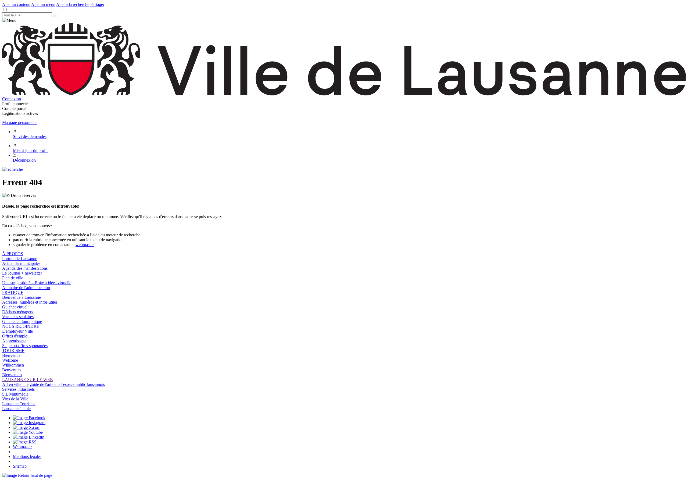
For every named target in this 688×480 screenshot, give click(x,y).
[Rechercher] (55, 16)
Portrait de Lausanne (19, 258)
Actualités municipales (21, 263)
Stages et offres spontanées (25, 345)
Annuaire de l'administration (26, 287)
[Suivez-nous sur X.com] (26, 427)
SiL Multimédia (15, 394)
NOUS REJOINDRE (20, 326)
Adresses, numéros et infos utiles (30, 302)
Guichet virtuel (14, 307)
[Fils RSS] (25, 442)
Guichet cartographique (22, 321)
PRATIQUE (12, 292)
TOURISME (13, 350)
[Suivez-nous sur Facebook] (29, 417)
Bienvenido (12, 374)
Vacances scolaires (18, 316)
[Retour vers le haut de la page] (27, 475)
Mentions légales (27, 456)
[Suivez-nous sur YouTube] (28, 432)
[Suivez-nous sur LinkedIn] (28, 437)
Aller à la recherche (72, 4)
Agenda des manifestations (25, 268)
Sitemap (20, 466)
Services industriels (18, 389)
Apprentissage (14, 341)
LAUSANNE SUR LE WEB (27, 379)
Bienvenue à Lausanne (21, 297)
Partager (97, 4)
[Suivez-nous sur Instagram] (29, 422)
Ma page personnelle (19, 122)
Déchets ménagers (17, 312)
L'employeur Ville (17, 331)
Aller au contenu (16, 4)
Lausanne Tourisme (18, 403)
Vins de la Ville (15, 399)
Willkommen (13, 365)
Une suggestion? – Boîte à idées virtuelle (36, 282)
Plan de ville (12, 278)
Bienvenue (11, 355)
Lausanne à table (16, 408)
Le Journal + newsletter (22, 273)
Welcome (10, 360)
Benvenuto (11, 370)
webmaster (85, 244)
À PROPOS (12, 253)
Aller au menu (43, 4)
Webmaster (22, 447)
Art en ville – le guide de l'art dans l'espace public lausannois (53, 384)
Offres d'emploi (15, 336)
